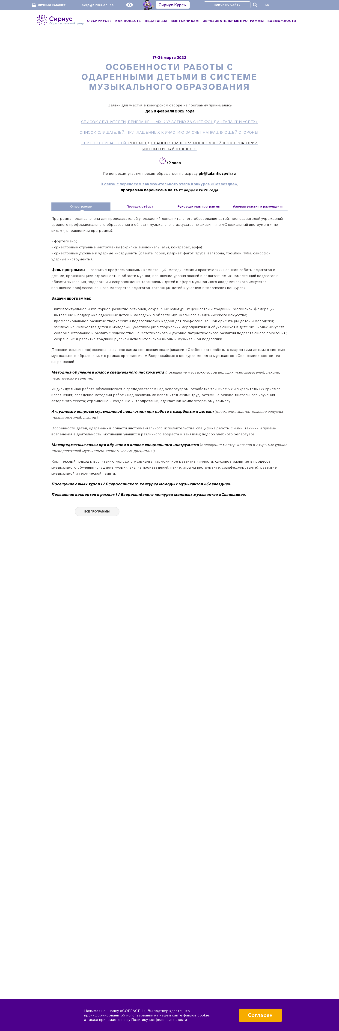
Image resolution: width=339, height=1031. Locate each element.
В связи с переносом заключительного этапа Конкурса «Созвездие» (169, 184)
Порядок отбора (140, 206)
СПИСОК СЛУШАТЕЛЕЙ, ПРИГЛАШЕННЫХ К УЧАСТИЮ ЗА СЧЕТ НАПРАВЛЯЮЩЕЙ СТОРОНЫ (169, 132)
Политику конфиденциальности (159, 1019)
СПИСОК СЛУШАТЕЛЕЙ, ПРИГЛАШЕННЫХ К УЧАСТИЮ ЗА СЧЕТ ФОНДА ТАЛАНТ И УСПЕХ (169, 122)
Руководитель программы (199, 206)
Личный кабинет (52, 5)
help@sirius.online (98, 5)
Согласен (260, 1015)
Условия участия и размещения (258, 206)
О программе (81, 206)
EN (267, 4)
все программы (97, 511)
